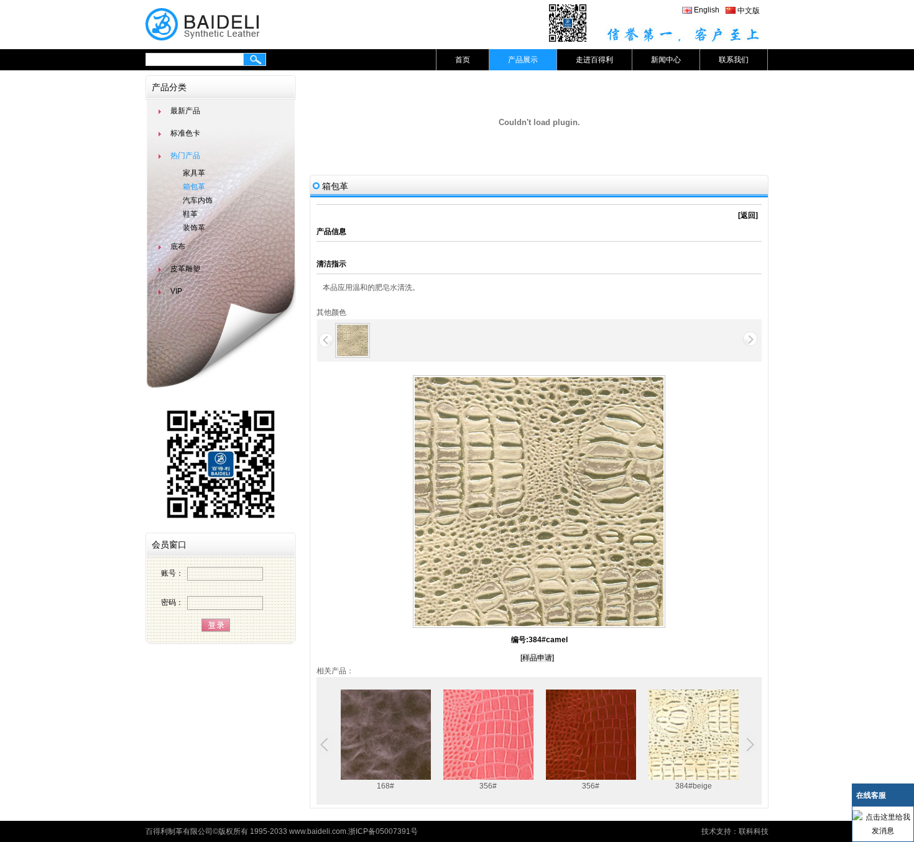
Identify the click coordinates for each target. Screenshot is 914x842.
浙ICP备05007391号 (383, 831)
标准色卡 (185, 133)
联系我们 (734, 59)
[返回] (748, 215)
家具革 (194, 173)
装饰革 (194, 227)
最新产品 (185, 110)
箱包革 (194, 186)
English (706, 10)
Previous (325, 745)
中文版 (748, 10)
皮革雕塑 (185, 268)
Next (748, 745)
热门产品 (185, 155)
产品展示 (523, 59)
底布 (177, 246)
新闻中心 (666, 59)
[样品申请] (537, 657)
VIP (176, 291)
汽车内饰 (198, 200)
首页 (462, 59)
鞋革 (190, 214)
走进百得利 (594, 59)
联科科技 (754, 831)
